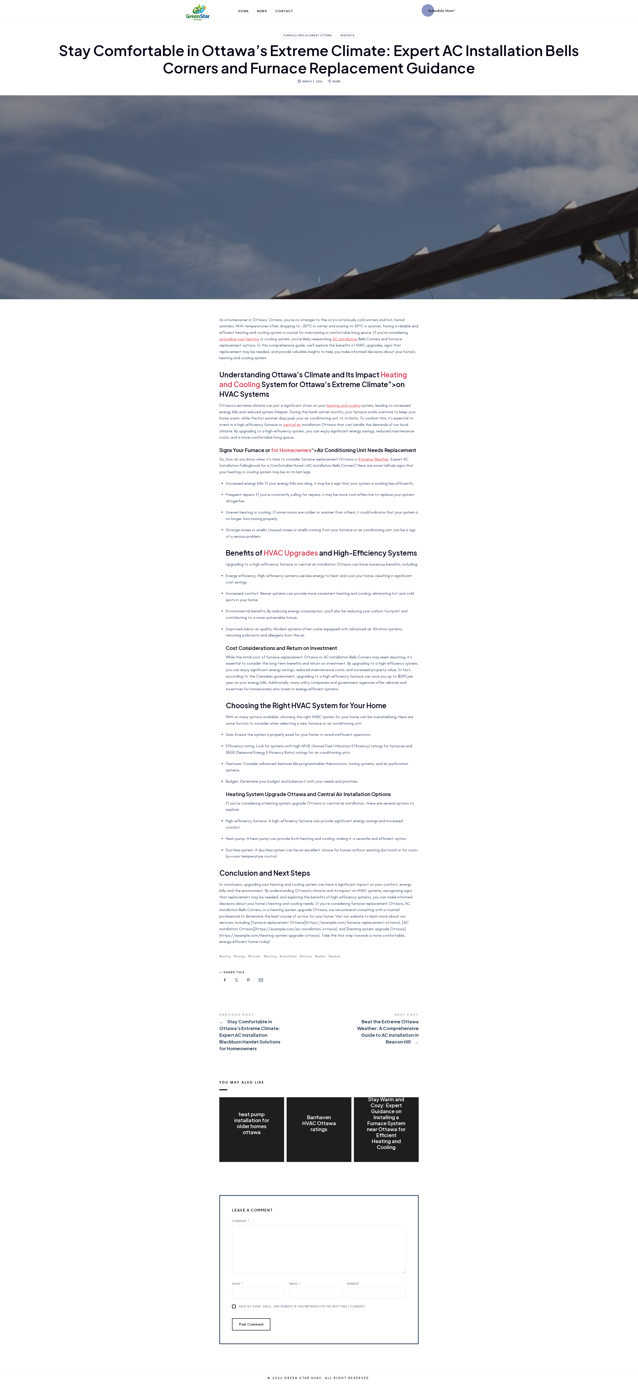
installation (289, 956)
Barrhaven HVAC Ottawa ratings (319, 1123)
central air (292, 424)
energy (240, 956)
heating (271, 956)
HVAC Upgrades (291, 552)
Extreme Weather (374, 459)
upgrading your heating (239, 339)
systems (335, 956)
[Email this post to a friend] (260, 980)
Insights (347, 35)
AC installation (344, 339)
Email (295, 1283)
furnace (255, 956)
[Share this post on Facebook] (224, 980)
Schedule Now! (441, 10)
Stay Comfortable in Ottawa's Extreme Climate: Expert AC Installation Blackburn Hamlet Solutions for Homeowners (269, 1032)
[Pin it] (248, 980)
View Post (251, 1142)
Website (353, 1283)
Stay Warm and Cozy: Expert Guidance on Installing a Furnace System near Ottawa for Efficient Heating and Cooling (386, 1123)
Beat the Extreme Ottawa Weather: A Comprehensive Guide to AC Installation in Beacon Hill (369, 1029)
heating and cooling (343, 405)
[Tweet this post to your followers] (236, 980)
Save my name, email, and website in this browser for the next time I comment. (302, 1306)
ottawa (307, 956)
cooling (226, 956)
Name (237, 1283)
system (321, 956)
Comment (240, 1221)
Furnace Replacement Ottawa (307, 35)
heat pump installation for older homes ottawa (251, 1123)
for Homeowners (291, 450)
